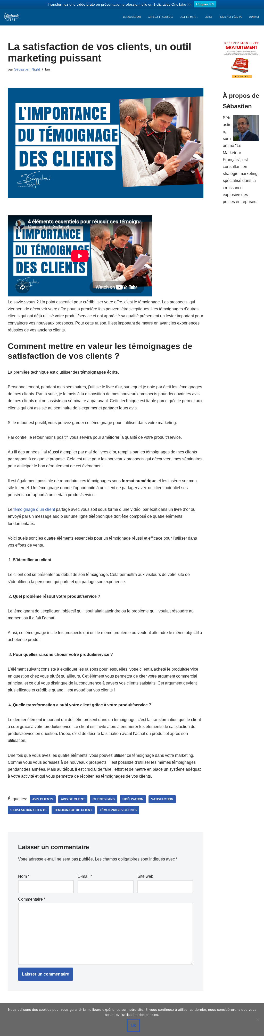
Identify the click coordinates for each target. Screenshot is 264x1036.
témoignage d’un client (34, 509)
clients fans (104, 799)
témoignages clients (118, 810)
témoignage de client (73, 810)
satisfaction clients (28, 810)
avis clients (42, 799)
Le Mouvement (132, 17)
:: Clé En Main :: (188, 17)
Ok (133, 1025)
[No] (257, 1019)
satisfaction (162, 799)
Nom (23, 876)
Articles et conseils (160, 17)
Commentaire (31, 899)
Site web (145, 876)
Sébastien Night (27, 69)
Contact (254, 17)
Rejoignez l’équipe (230, 17)
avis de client (73, 799)
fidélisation (132, 799)
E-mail (85, 876)
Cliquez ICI (205, 4)
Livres (208, 17)
